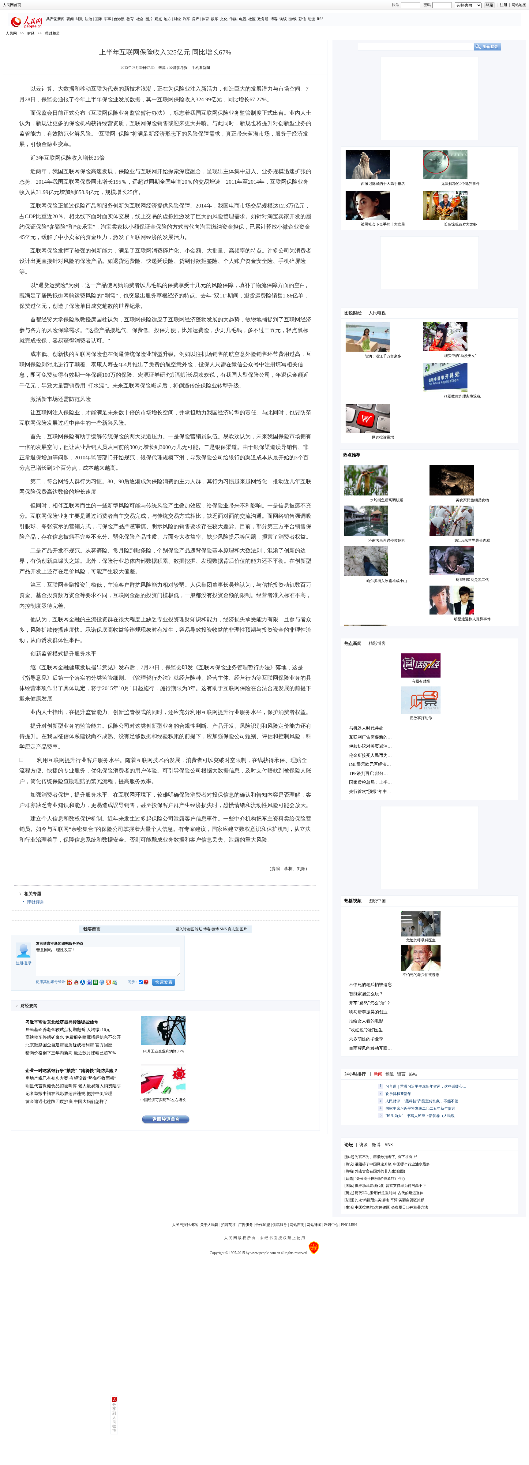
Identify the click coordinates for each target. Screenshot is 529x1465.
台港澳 (119, 19)
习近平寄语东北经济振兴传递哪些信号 (61, 1022)
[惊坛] (349, 1157)
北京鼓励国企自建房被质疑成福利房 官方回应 (68, 1045)
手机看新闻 (201, 67)
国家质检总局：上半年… (372, 782)
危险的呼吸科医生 (421, 940)
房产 (195, 19)
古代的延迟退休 (410, 1193)
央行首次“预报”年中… (370, 791)
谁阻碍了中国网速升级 (373, 1164)
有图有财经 (421, 681)
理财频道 (52, 33)
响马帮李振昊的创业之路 (372, 1012)
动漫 (311, 19)
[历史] (349, 1193)
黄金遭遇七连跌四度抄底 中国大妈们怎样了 (66, 1101)
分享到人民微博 (114, 1418)
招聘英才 (228, 1225)
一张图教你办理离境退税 (460, 396)
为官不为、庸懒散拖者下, (375, 1157)
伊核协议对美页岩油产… (372, 746)
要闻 (70, 19)
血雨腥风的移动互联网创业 (374, 1048)
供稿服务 (279, 1225)
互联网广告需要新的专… (372, 737)
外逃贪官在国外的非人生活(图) (380, 1171)
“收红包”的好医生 (366, 1030)
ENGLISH (349, 1225)
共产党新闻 (55, 19)
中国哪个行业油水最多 (411, 1164)
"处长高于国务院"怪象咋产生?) (380, 1178)
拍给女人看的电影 (366, 1021)
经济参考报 (178, 67)
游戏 (293, 19)
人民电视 (377, 313)
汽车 (186, 19)
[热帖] (349, 1171)
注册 (503, 5)
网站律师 (314, 1225)
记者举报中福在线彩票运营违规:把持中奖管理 (68, 1093)
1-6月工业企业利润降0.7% (163, 1051)
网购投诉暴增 (383, 437)
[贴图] (349, 1200)
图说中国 (377, 901)
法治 (88, 19)
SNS (223, 929)
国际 (98, 19)
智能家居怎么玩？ (366, 994)
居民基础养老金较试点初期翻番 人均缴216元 (67, 1029)
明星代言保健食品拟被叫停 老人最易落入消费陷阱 (73, 1086)
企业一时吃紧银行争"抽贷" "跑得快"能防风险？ (71, 1070)
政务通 (262, 19)
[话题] (349, 1178)
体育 (205, 19)
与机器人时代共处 (366, 728)
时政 (79, 19)
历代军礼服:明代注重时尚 (375, 1193)
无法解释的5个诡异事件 (460, 183)
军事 (107, 19)
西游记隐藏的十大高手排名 (383, 183)
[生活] (349, 1207)
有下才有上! (407, 1157)
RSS (320, 19)
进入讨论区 (185, 929)
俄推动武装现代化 (369, 1185)
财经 (177, 19)
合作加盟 (262, 1225)
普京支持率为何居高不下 (406, 1185)
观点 (158, 19)
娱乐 (214, 19)
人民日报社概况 (185, 1225)
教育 (130, 19)
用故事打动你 (421, 718)
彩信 (302, 19)
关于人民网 (209, 1225)
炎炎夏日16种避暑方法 (409, 1207)
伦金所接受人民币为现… (372, 755)
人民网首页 (12, 5)
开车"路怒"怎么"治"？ (370, 1003)
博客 (274, 19)
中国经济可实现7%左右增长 (163, 1100)
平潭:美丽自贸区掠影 (407, 1200)
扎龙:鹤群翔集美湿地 (372, 1200)
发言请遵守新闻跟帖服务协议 (60, 943)
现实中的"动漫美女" (460, 355)
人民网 (11, 33)
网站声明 (297, 1225)
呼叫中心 (331, 1225)
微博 (215, 929)
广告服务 (245, 1225)
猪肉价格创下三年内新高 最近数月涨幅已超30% (70, 1053)
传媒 (233, 19)
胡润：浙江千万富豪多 (383, 356)
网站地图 (519, 5)
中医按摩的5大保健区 (372, 1207)
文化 (223, 19)
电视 (242, 19)
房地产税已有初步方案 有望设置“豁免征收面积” (70, 1078)
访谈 (283, 19)
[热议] (349, 1164)
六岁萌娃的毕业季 (366, 1039)
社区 (252, 19)
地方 (167, 19)
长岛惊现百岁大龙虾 (460, 224)
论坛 (198, 929)
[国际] (349, 1185)
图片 (149, 19)
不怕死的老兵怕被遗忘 (421, 975)
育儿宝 (233, 929)
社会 (140, 19)
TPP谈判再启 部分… (368, 773)
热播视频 (353, 901)
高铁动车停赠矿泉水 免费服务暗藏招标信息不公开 (73, 1037)
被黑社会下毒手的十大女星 (383, 224)
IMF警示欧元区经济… (370, 764)
